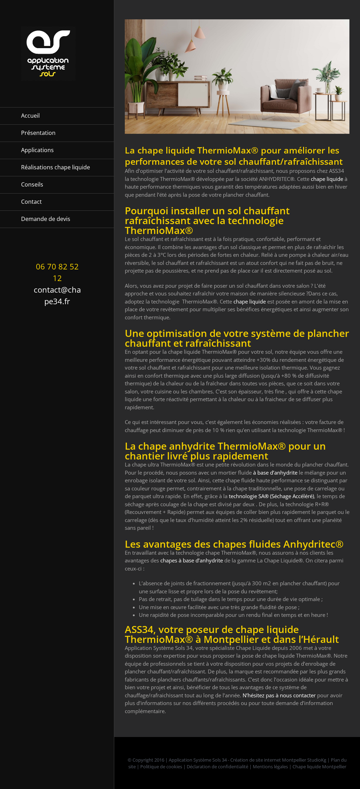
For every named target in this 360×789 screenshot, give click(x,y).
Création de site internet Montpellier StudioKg (278, 760)
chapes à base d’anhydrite (191, 560)
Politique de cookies (161, 766)
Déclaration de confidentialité (217, 766)
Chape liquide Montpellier (319, 766)
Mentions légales (270, 766)
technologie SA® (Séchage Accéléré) (271, 496)
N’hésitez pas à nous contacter (279, 695)
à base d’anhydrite (275, 472)
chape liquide (327, 178)
